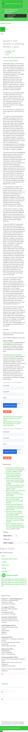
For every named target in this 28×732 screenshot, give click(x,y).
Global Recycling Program (9, 559)
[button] (2, 34)
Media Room (5, 565)
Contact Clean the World (10, 60)
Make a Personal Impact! (11, 9)
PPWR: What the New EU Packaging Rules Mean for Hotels (14, 474)
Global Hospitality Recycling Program (12, 355)
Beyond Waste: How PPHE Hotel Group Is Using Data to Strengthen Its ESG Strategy (15, 492)
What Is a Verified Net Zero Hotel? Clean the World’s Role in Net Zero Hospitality (15, 480)
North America (11, 15)
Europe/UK (10, 16)
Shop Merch (5, 571)
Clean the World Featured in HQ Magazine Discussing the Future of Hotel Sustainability (15, 506)
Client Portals (8, 13)
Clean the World (8, 342)
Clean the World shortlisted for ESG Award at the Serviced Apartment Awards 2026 (15, 518)
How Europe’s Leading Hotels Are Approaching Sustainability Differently (15, 469)
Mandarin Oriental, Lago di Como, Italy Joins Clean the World (14, 513)
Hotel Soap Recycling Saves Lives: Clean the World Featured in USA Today (14, 499)
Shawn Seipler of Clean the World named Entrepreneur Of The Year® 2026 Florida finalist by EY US (15, 526)
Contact (4, 562)
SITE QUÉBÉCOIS (9, 18)
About (3, 556)
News (7, 54)
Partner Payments (9, 11)
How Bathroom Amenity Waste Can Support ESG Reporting (15, 486)
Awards (3, 568)
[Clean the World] (6, 23)
